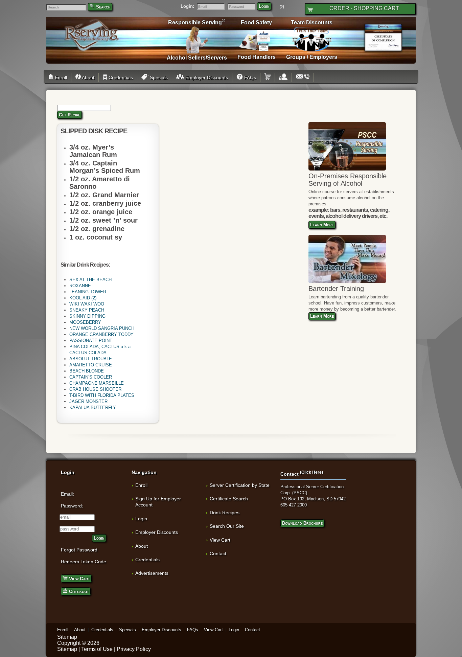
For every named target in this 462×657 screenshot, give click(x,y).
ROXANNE (80, 285)
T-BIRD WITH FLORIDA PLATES (101, 395)
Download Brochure (302, 523)
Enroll (60, 77)
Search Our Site (227, 526)
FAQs (249, 77)
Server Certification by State (240, 485)
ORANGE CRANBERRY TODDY (101, 334)
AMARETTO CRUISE (90, 364)
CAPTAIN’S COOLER (90, 377)
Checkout (78, 591)
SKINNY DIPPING (87, 316)
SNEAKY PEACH (86, 310)
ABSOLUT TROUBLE (90, 358)
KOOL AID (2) (82, 297)
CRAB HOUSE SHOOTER (95, 389)
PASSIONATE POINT (90, 340)
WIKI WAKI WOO (86, 304)
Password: (72, 505)
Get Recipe (69, 114)
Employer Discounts (206, 77)
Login (264, 6)
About (87, 77)
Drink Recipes (224, 512)
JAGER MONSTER (88, 401)
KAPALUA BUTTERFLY (92, 407)
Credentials (120, 77)
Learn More (322, 224)
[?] (282, 6)
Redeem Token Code (83, 561)
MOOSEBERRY (85, 322)
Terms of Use (97, 649)
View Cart (79, 578)
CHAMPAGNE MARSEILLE (96, 383)
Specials (158, 77)
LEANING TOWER (87, 291)
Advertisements (151, 573)
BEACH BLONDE (86, 370)
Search (103, 6)
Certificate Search (229, 498)
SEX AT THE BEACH (90, 279)
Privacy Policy (134, 649)
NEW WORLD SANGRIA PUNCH (101, 328)
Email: (67, 494)
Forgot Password (79, 549)
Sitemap (67, 637)
